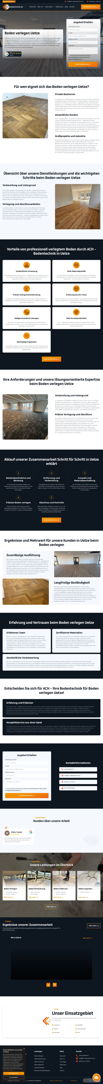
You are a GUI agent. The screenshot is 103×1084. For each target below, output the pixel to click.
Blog (66, 7)
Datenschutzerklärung (74, 59)
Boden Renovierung (39, 1059)
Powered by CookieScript (14, 1080)
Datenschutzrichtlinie (8, 1070)
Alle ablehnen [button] (13, 1077)
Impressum (74, 1080)
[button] (48, 985)
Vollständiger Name (74, 26)
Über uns (40, 7)
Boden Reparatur (39, 1064)
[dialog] (14, 1064)
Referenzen (59, 7)
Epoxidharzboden (39, 1067)
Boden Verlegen (38, 1056)
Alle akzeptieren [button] (13, 1073)
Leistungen (48, 7)
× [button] (24, 1048)
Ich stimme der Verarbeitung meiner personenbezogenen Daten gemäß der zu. (79, 57)
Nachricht (71, 45)
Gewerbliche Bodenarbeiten (42, 1070)
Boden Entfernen (39, 1062)
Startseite (33, 7)
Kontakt (72, 7)
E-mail (70, 33)
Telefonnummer (72, 39)
